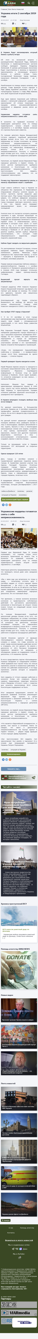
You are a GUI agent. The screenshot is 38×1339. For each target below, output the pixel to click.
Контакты (11, 1233)
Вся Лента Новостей (16, 9)
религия (29, 491)
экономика (22, 495)
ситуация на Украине (9, 495)
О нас (11, 1228)
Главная (4, 9)
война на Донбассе (8, 491)
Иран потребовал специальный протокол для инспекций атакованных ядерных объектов (17, 807)
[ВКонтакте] (3, 505)
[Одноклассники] (10, 505)
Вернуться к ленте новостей (19, 1240)
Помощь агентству (27, 1228)
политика (20, 491)
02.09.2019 (9, 20)
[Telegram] (6, 505)
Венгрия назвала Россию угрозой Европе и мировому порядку (19, 864)
